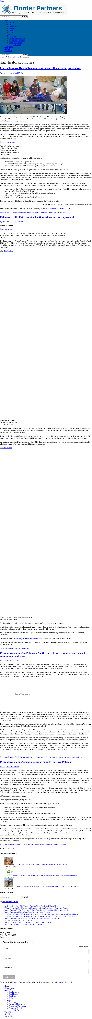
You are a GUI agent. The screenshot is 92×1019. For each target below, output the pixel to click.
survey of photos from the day (28, 639)
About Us (7, 25)
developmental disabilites (25, 212)
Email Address (8, 949)
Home (6, 20)
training (79, 757)
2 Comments (14, 767)
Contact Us (8, 51)
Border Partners (19, 982)
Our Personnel (14, 27)
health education (49, 757)
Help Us (7, 49)
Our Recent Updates (10, 902)
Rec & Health (12, 212)
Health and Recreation (17, 39)
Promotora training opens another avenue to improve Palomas (36, 761)
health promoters (41, 212)
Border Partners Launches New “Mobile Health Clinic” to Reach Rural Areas (31, 918)
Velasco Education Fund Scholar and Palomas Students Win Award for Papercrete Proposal (36, 908)
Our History (13, 31)
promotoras (52, 212)
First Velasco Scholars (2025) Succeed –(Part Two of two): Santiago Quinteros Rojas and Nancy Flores (41, 914)
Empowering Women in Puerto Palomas (18, 920)
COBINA (35, 844)
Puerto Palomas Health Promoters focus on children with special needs (40, 68)
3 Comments (25, 222)
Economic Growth (15, 43)
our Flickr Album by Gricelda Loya (56, 208)
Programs (7, 35)
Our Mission (13, 29)
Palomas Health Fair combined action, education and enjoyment (37, 217)
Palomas (3, 212)
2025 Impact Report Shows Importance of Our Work (23, 924)
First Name (7, 958)
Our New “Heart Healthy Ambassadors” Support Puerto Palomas (27, 922)
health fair (13, 648)
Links (11, 33)
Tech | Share (8, 47)
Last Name (7, 968)
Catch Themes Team (67, 982)
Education (12, 37)
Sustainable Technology (17, 41)
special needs (61, 212)
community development (33, 757)
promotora (72, 757)
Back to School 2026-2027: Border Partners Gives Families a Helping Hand (31, 906)
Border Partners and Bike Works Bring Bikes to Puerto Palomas (27, 912)
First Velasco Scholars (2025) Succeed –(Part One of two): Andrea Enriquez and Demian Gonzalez (39, 916)
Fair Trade (17, 45)
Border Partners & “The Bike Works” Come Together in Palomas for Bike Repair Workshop (37, 910)
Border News (9, 22)
